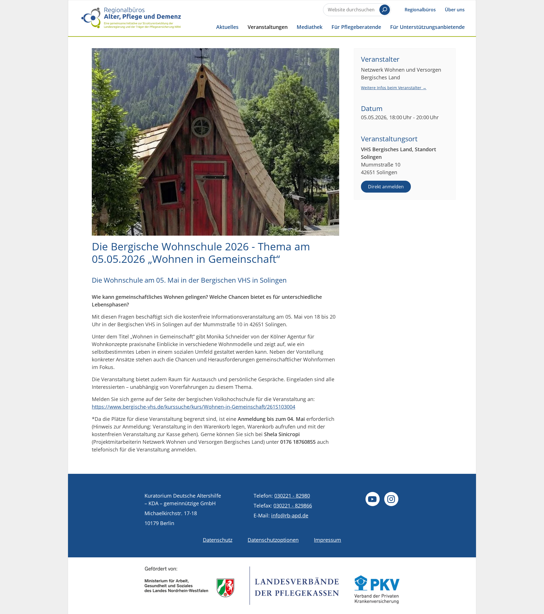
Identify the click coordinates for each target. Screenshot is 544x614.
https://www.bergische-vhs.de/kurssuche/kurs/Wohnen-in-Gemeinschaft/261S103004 (193, 406)
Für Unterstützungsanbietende (427, 26)
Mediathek (309, 26)
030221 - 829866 (292, 505)
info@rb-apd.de (289, 515)
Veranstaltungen (268, 26)
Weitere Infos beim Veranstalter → (393, 87)
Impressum (327, 539)
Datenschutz (217, 539)
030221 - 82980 (292, 495)
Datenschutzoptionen (273, 539)
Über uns (455, 10)
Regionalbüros (420, 10)
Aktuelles (227, 26)
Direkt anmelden (386, 187)
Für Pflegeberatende (356, 26)
